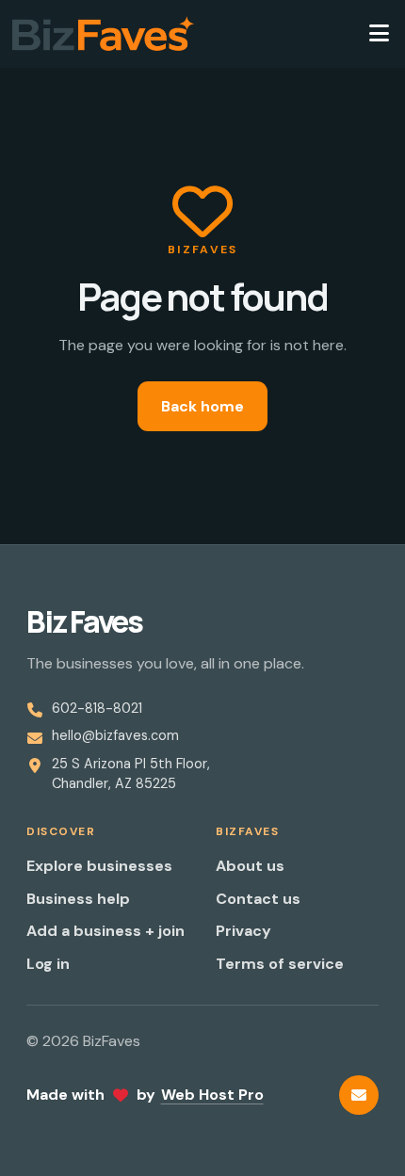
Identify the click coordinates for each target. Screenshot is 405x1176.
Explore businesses (99, 866)
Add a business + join (105, 931)
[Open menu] (379, 34)
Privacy (243, 931)
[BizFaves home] (103, 34)
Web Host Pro (212, 1094)
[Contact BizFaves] (359, 1095)
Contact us (258, 899)
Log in (48, 964)
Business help (78, 899)
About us (250, 866)
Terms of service (280, 964)
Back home (202, 406)
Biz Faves (84, 621)
